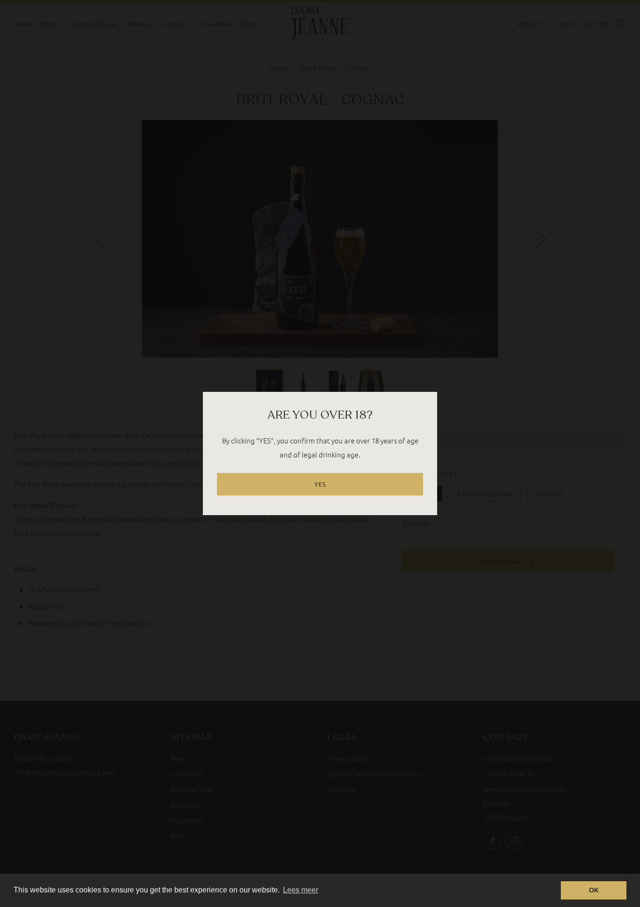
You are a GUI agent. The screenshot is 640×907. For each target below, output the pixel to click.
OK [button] (594, 890)
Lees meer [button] (300, 890)
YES (320, 484)
